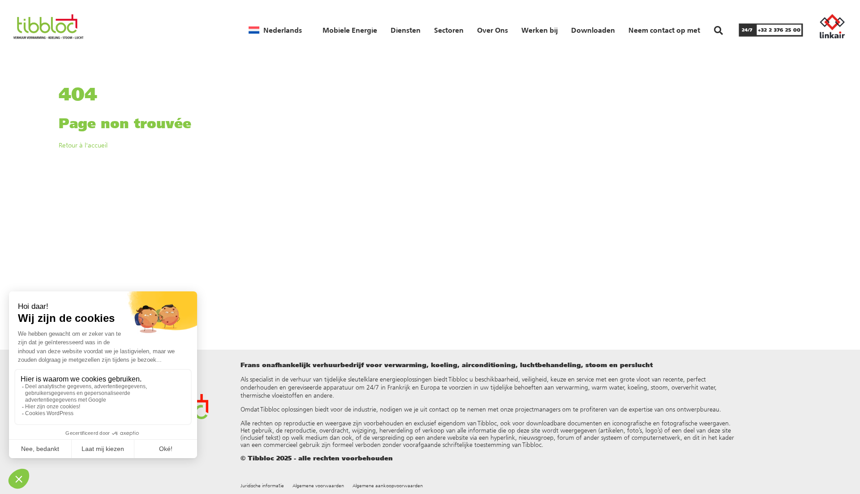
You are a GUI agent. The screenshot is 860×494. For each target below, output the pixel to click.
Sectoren (449, 30)
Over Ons (492, 30)
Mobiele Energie (349, 30)
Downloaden (593, 30)
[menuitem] (275, 30)
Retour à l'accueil (83, 145)
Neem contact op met (664, 30)
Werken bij (539, 30)
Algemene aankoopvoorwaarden (388, 486)
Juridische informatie (262, 486)
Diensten (406, 30)
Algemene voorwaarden (318, 486)
